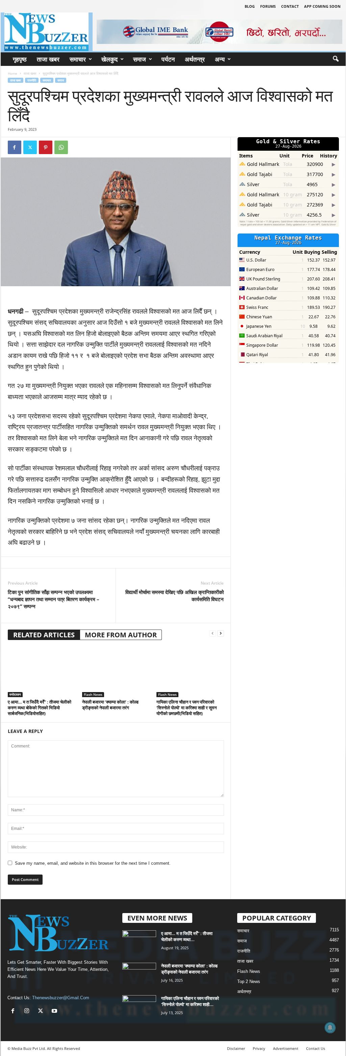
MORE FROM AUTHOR (121, 634)
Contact (290, 6)
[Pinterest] (45, 147)
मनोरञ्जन (15, 694)
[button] (335, 59)
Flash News (93, 694)
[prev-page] (212, 633)
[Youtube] (55, 1011)
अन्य (220, 59)
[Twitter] (30, 147)
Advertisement (285, 1048)
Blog (250, 6)
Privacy (259, 1048)
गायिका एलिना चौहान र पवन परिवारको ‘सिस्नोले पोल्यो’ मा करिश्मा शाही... (190, 1001)
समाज (139, 59)
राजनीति (31, 80)
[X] (42, 1011)
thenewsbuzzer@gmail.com (60, 997)
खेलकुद (109, 59)
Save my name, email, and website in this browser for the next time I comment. (93, 863)
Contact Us (315, 1048)
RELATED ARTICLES (44, 634)
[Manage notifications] (330, 1027)
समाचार (78, 59)
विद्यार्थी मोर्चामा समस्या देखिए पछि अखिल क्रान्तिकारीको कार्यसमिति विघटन (174, 596)
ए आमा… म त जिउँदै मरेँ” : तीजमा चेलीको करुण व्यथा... (187, 936)
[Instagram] (28, 1011)
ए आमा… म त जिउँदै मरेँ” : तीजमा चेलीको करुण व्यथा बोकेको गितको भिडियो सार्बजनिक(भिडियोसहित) (39, 707)
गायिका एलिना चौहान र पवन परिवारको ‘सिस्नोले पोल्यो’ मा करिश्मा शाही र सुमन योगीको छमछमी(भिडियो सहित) (186, 707)
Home (12, 73)
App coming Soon (322, 6)
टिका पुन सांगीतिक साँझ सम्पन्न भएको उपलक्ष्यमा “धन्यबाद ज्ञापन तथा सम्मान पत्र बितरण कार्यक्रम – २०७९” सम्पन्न (53, 599)
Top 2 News (248, 981)
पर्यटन (168, 59)
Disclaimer (236, 1048)
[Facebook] (14, 147)
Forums (268, 6)
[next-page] (220, 633)
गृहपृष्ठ (20, 59)
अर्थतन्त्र (195, 59)
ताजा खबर (48, 59)
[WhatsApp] (61, 147)
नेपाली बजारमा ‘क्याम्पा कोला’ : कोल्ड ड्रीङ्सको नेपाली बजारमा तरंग (110, 705)
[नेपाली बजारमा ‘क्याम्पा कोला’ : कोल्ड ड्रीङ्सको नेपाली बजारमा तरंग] (116, 671)
